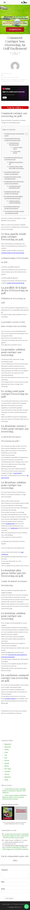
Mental (6, 766)
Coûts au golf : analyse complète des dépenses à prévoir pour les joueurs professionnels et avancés (14, 797)
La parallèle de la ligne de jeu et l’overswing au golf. (13, 158)
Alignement (7, 744)
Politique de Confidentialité (20, 904)
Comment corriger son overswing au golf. (14, 134)
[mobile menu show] (4, 3)
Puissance (7, 771)
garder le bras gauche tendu (15, 283)
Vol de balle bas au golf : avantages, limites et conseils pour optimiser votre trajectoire (14, 790)
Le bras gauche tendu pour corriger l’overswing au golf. (12, 139)
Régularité (10, 77)
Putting (6, 774)
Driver (5, 77)
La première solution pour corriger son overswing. (12, 173)
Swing (16, 77)
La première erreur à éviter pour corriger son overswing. (16, 167)
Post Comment (9, 898)
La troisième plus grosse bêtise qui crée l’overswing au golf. (13, 197)
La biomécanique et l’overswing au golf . (14, 143)
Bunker (6, 749)
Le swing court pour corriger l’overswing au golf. (12, 177)
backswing (6, 79)
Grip (5, 755)
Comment (4, 870)
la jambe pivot (10, 523)
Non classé (7, 769)
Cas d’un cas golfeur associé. (17, 148)
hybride (6, 760)
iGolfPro (19, 907)
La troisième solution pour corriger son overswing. (12, 207)
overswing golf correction (18, 79)
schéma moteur (6, 81)
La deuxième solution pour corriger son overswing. (12, 192)
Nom (2, 882)
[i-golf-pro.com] (24, 2)
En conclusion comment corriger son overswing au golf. (14, 212)
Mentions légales (6, 904)
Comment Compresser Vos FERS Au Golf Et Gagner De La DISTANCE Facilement (15, 848)
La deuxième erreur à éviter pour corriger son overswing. (14, 182)
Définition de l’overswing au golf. (16, 163)
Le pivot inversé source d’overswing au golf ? (15, 187)
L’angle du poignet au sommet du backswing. (15, 201)
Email (3, 889)
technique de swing (18, 81)
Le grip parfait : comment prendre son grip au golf (15, 836)
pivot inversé (18, 473)
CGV (12, 904)
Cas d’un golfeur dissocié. (17, 152)
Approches (7, 747)
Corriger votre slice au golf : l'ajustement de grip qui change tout (15, 835)
